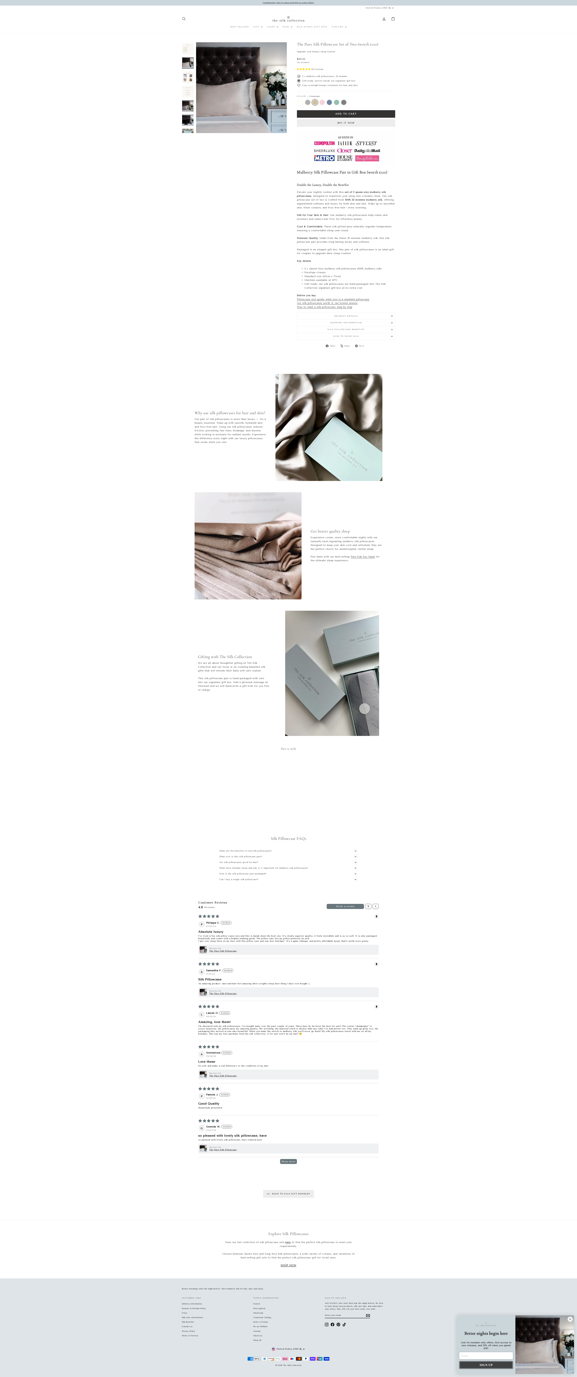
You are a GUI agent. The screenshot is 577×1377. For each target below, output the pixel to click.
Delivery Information (192, 1304)
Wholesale (258, 1313)
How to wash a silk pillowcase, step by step (324, 306)
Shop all (257, 1340)
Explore (338, 27)
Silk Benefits (188, 1322)
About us (257, 1336)
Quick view (207, 805)
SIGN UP (486, 1365)
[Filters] (368, 906)
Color (308, 96)
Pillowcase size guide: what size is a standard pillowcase (333, 299)
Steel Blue (329, 102)
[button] (304, 69)
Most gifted (259, 1308)
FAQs (184, 1313)
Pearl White (301, 102)
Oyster (308, 102)
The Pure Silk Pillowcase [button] (223, 951)
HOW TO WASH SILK (346, 336)
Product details (346, 316)
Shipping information (346, 323)
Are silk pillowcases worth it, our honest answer (327, 303)
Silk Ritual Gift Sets (312, 27)
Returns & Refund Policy (194, 1308)
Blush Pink (322, 102)
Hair (286, 27)
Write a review (345, 906)
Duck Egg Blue (337, 102)
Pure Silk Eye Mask (363, 556)
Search (256, 1304)
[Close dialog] (570, 1319)
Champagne (315, 102)
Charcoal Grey (344, 102)
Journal (257, 1331)
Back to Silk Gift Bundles (290, 1194)
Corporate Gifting (262, 1317)
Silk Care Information (192, 1317)
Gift (256, 27)
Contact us (187, 1326)
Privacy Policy (188, 1331)
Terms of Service (190, 1336)
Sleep (271, 27)
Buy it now (346, 123)
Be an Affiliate (260, 1326)
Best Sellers (239, 27)
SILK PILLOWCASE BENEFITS (346, 329)
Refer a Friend (260, 1322)
